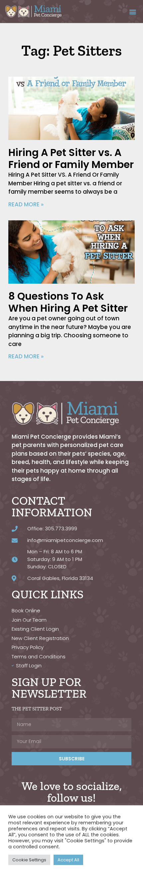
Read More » (26, 204)
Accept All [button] (68, 860)
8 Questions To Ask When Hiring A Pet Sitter (68, 302)
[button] (132, 11)
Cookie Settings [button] (29, 860)
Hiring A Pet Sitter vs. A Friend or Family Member (71, 158)
